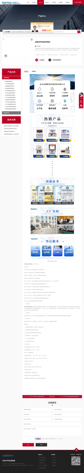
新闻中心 (47, 2)
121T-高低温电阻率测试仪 (10, 104)
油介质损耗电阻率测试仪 (10, 95)
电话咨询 (81, 102)
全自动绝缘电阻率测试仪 (46, 20)
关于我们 (34, 2)
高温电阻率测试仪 (8, 81)
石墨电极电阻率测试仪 (9, 86)
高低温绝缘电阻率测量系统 (10, 108)
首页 (28, 2)
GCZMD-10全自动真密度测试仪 (18, 31)
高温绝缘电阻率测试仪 (9, 88)
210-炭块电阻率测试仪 (9, 83)
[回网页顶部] (81, 98)
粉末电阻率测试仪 (43, 467)
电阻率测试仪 (37, 20)
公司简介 (54, 457)
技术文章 (54, 2)
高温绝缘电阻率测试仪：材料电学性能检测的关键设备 (12, 134)
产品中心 (41, 2)
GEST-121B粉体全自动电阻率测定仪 (37, 396)
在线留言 (61, 2)
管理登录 (13, 465)
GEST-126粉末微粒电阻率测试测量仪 (71, 396)
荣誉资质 (54, 462)
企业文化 (54, 460)
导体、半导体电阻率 (43, 465)
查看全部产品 (6, 112)
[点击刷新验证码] (38, 439)
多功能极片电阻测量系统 (10, 99)
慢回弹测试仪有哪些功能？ (9, 131)
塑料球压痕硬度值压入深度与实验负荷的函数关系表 (12, 125)
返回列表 (53, 396)
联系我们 (67, 2)
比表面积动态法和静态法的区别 (10, 128)
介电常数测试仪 (42, 460)
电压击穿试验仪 (42, 457)
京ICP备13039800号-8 (24, 465)
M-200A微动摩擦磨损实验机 (30, 31)
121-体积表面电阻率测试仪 (10, 106)
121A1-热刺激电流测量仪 (10, 97)
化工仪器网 (9, 465)
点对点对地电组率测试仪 (10, 92)
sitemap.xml (31, 465)
